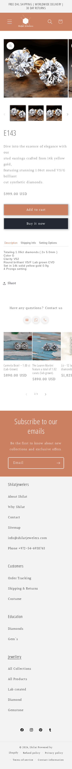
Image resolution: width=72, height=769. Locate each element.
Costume (15, 599)
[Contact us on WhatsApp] (35, 319)
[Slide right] (67, 114)
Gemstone (16, 710)
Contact (14, 517)
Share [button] (12, 283)
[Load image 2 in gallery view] (36, 113)
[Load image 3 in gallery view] (54, 113)
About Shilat (17, 496)
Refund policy (31, 753)
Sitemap (14, 527)
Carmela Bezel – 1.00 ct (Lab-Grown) (17, 367)
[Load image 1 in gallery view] (18, 113)
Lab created (17, 689)
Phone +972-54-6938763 (26, 548)
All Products (17, 679)
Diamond (15, 700)
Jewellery (14, 656)
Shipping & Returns (23, 588)
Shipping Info (28, 242)
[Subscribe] (58, 463)
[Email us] (27, 319)
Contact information (51, 760)
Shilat (34, 748)
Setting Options (48, 242)
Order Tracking (19, 578)
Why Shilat (16, 507)
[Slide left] (4, 114)
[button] (9, 21)
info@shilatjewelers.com (27, 538)
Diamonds (15, 629)
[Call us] (44, 319)
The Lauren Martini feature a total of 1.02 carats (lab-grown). (44, 369)
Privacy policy (54, 753)
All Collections (19, 669)
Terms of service (23, 760)
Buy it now (36, 224)
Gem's (13, 639)
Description (10, 242)
